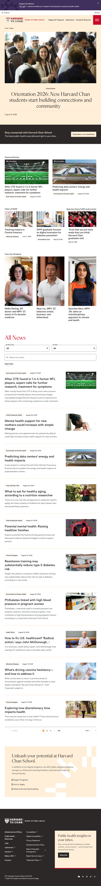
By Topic (55, 345)
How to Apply (19, 784)
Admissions (70, 20)
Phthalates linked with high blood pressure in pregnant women (28, 602)
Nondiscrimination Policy (35, 845)
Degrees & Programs (56, 20)
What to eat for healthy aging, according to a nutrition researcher (29, 493)
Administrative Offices (13, 832)
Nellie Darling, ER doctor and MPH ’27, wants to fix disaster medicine (15, 313)
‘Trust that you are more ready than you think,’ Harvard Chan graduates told (80, 234)
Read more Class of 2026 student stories (81, 209)
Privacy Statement (33, 840)
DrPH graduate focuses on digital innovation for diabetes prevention (49, 232)
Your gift (22, 6)
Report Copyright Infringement (32, 850)
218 (59, 731)
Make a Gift (9, 856)
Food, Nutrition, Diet (12, 486)
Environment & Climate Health (16, 197)
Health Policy (10, 632)
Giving (97, 13)
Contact (8, 860)
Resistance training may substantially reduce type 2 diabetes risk (30, 565)
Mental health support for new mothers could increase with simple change (29, 424)
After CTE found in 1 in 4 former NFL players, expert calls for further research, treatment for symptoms (24, 189)
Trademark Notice (32, 860)
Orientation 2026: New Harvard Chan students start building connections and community (50, 100)
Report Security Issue (34, 856)
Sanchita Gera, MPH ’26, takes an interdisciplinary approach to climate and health (79, 314)
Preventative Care (44, 239)
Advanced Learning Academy (25, 789)
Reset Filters (9, 364)
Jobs (6, 843)
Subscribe (63, 855)
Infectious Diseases (12, 237)
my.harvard (9, 847)
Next (87, 731)
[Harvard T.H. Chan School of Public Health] (25, 821)
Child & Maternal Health (14, 415)
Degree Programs (20, 780)
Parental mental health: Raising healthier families (26, 528)
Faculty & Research (83, 20)
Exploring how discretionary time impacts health (27, 710)
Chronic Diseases (11, 555)
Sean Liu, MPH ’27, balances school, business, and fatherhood (46, 313)
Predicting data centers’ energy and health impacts (71, 188)
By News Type (10, 345)
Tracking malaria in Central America (14, 231)
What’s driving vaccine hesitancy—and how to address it (29, 671)
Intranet (8, 852)
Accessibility (31, 832)
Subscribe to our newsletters (83, 134)
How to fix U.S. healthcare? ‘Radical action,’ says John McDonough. (29, 640)
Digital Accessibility (33, 836)
